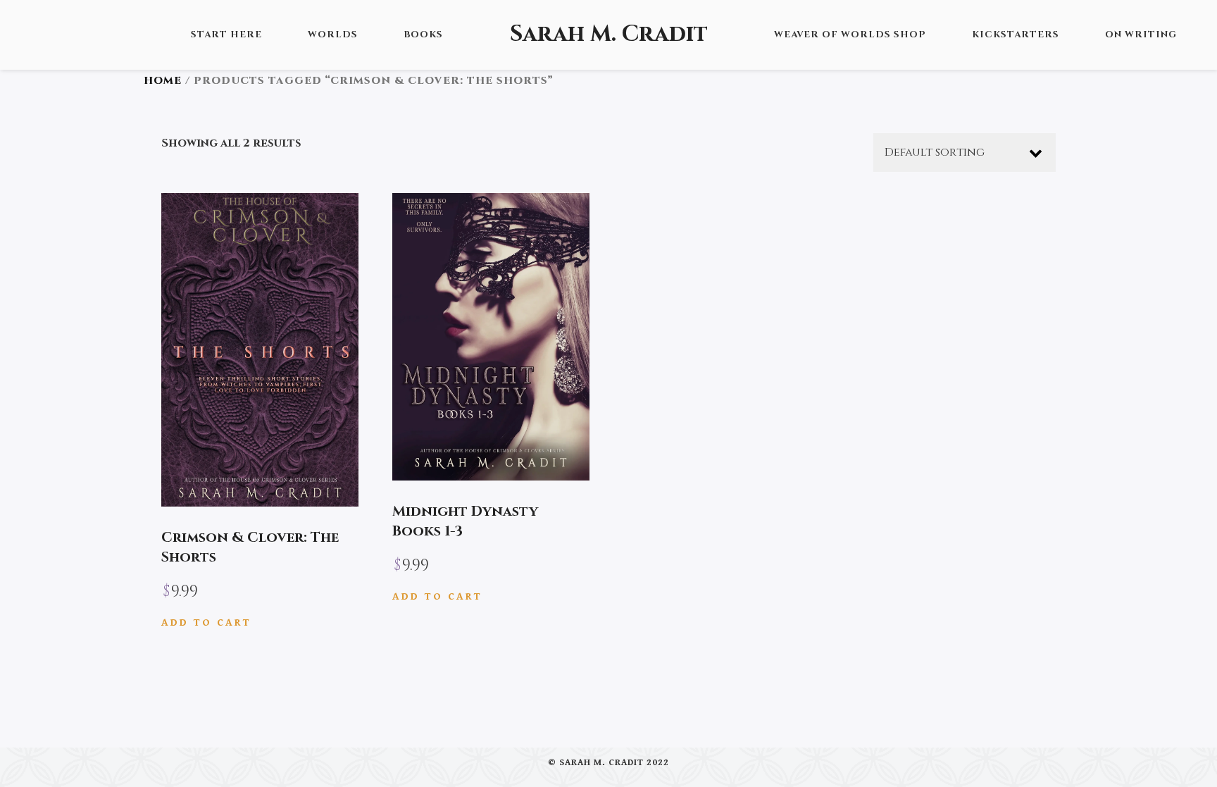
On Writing (1141, 34)
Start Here (226, 34)
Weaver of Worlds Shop (850, 34)
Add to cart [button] (206, 622)
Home (163, 80)
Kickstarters (1015, 34)
